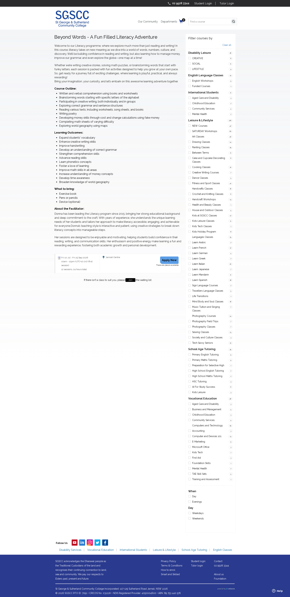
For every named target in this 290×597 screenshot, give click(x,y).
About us (219, 574)
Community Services (203, 108)
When (192, 491)
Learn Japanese (200, 269)
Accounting (198, 431)
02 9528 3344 (180, 3)
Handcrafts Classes (202, 188)
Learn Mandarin (200, 274)
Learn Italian (198, 264)
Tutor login (197, 565)
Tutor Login (227, 3)
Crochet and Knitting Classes (207, 194)
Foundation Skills (201, 463)
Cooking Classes (201, 167)
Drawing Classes (201, 142)
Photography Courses (204, 316)
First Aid (196, 457)
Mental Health (199, 114)
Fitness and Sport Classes (206, 183)
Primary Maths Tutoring (204, 360)
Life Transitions (200, 296)
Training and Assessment (205, 479)
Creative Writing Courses (205, 172)
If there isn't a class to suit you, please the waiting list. (118, 280)
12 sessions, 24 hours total (74, 269)
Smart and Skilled (170, 574)
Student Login (203, 3)
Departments (169, 21)
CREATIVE (197, 58)
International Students (203, 92)
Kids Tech (197, 452)
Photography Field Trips (205, 321)
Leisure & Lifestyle (200, 120)
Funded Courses (201, 86)
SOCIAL (196, 63)
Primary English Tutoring (205, 354)
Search (234, 22)
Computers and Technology (207, 425)
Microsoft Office (200, 447)
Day (194, 496)
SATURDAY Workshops (204, 131)
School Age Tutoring (201, 349)
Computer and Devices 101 (206, 436)
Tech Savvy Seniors (202, 343)
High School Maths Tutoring (207, 376)
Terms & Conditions (171, 565)
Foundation (220, 578)
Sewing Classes (200, 332)
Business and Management (206, 409)
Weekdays (198, 513)
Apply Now (169, 260)
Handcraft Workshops (204, 199)
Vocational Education (202, 398)
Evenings (197, 501)
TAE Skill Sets (199, 474)
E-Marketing (198, 441)
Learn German (200, 253)
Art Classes (198, 136)
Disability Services (70, 550)
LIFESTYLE (198, 69)
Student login (198, 561)
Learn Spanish (199, 280)
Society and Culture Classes (207, 337)
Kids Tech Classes (202, 226)
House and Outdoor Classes (207, 210)
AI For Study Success (203, 387)
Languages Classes (202, 237)
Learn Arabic (199, 242)
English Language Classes (205, 75)
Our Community (148, 21)
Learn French (199, 247)
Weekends (198, 518)
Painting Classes (201, 147)
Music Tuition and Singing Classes (206, 309)
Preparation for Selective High (208, 365)
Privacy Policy (168, 561)
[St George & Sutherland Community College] (72, 18)
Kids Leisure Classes (203, 221)
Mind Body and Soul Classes (207, 301)
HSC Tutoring (199, 381)
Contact (218, 561)
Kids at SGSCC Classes (204, 215)
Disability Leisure (199, 52)
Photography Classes (203, 326)
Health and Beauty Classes (206, 204)
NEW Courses (199, 125)
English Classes (222, 550)
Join (130, 280)
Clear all (226, 45)
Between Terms (200, 152)
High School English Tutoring (208, 370)
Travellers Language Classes (207, 290)
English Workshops (202, 80)
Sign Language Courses (205, 285)
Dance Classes (200, 178)
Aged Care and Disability (205, 98)
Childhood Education (203, 103)
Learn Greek (198, 258)
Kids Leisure (198, 392)
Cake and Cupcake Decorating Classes (208, 160)
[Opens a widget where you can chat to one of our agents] (277, 591)
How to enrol (168, 570)
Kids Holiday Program (204, 231)
